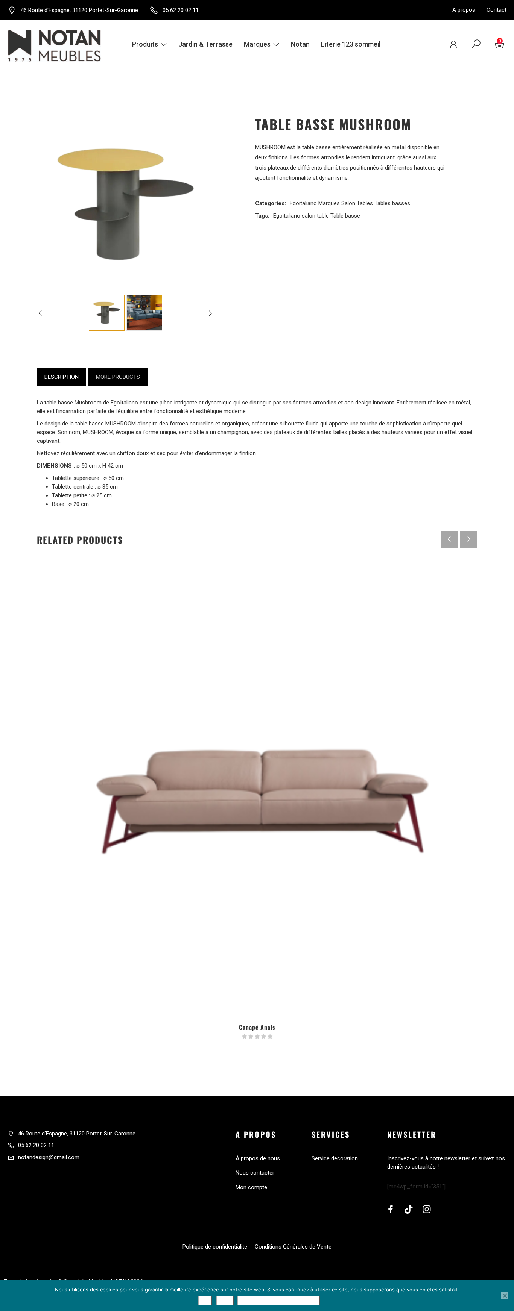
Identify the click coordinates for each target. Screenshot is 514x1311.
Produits (145, 44)
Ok (205, 1300)
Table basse (345, 215)
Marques (257, 44)
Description (61, 377)
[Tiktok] (409, 1209)
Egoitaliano (303, 203)
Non (225, 1300)
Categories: (270, 203)
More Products (118, 377)
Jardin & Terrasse (205, 44)
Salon (348, 203)
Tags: (262, 215)
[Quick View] (257, 966)
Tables (365, 203)
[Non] (504, 1295)
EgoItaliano (124, 402)
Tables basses (392, 203)
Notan (300, 44)
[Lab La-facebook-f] (391, 1209)
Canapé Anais (257, 1027)
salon (308, 215)
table (323, 215)
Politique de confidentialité (278, 1300)
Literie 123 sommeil (350, 44)
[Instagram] (427, 1209)
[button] (468, 539)
